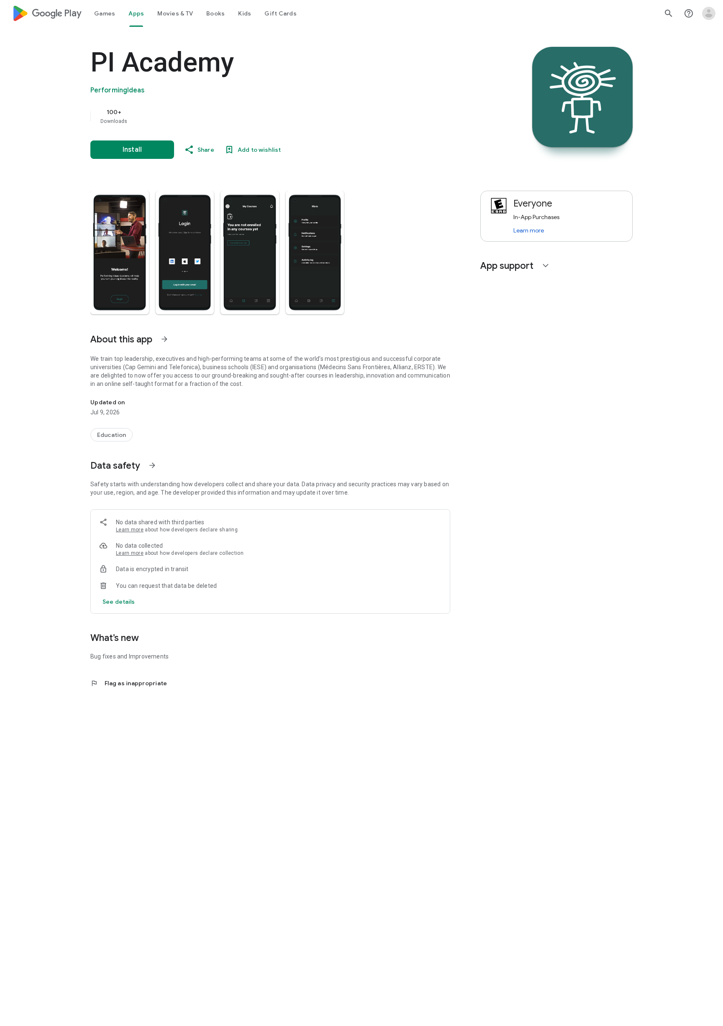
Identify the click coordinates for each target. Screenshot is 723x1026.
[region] (257, 116)
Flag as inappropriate (128, 683)
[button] (119, 252)
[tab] (104, 13)
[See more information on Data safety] (152, 465)
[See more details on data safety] (118, 602)
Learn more (130, 530)
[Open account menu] (709, 13)
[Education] (111, 435)
